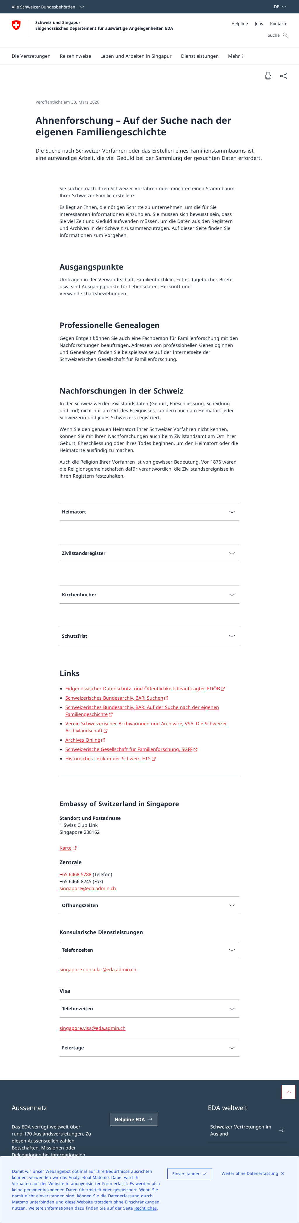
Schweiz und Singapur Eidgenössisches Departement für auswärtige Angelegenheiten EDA (104, 25)
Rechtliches (145, 1208)
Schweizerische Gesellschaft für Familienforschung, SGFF (128, 749)
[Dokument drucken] (268, 75)
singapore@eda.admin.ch (88, 888)
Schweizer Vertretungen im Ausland (240, 1130)
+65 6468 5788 (75, 874)
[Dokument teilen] (283, 76)
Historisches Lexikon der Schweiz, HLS (108, 758)
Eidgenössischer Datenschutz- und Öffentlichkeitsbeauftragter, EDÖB (142, 688)
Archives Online (82, 740)
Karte (66, 848)
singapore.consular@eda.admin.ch (98, 969)
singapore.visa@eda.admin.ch (93, 1028)
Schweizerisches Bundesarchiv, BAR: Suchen (114, 698)
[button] (31, 56)
